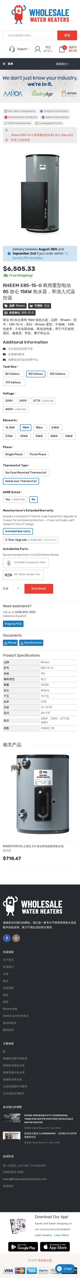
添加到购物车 (38, 588)
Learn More (61, 1235)
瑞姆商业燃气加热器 (15, 1058)
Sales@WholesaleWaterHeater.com (25, 1179)
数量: (6, 588)
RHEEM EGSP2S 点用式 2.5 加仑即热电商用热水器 (33, 846)
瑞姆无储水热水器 (14, 1072)
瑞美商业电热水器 (14, 1065)
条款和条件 (10, 1023)
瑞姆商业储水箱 (12, 1079)
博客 (5, 1002)
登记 (48, 47)
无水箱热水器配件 (14, 1093)
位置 (5, 974)
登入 (49, 50)
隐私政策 (8, 1030)
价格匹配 (8, 988)
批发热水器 (45, 1260)
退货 (5, 995)
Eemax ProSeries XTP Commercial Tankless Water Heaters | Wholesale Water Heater (48, 1119)
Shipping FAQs (13, 623)
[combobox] (40, 35)
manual (12, 642)
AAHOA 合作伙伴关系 (16, 1016)
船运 (5, 981)
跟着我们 (61, 64)
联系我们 (8, 967)
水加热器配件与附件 (15, 1086)
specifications (32, 642)
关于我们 (8, 960)
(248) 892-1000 (25, 612)
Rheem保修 (10, 1009)
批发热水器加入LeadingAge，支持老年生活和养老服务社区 (50, 1135)
